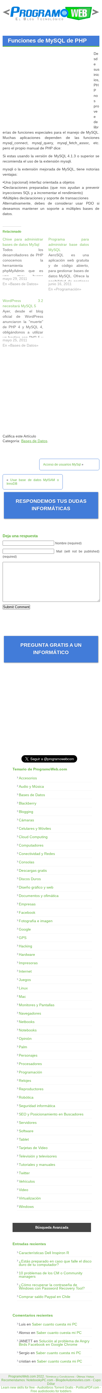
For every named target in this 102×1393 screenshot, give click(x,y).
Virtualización (30, 1198)
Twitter (24, 1173)
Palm (23, 1047)
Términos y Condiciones (60, 1376)
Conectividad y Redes (37, 854)
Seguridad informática (37, 1106)
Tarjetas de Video (33, 1148)
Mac (22, 996)
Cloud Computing (33, 837)
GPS (22, 938)
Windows (26, 1206)
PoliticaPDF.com (87, 1387)
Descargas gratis (33, 870)
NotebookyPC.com (39, 1380)
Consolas (26, 862)
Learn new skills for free (18, 1387)
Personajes (28, 1055)
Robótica (26, 1097)
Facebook (27, 912)
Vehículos (27, 1181)
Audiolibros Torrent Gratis (55, 1387)
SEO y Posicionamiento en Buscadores (51, 1114)
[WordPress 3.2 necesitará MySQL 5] (25, 324)
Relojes (25, 1080)
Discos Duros (30, 879)
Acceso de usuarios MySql (62, 464)
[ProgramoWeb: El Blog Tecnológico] (51, 21)
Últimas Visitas (85, 1376)
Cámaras (26, 820)
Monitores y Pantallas (36, 1005)
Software (26, 1131)
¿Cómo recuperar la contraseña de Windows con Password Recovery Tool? (52, 1286)
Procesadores (30, 1064)
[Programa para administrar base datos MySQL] (71, 265)
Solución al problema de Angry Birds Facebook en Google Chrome (54, 1343)
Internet (25, 971)
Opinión (25, 1038)
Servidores (28, 1122)
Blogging (26, 812)
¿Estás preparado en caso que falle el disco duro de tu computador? (55, 1263)
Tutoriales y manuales (37, 1164)
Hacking (25, 946)
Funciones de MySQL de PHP (47, 40)
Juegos (25, 980)
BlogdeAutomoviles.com (73, 1380)
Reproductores (31, 1089)
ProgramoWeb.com (22, 1376)
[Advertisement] (46, 87)
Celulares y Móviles (35, 828)
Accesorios (28, 778)
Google (25, 929)
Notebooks (28, 1030)
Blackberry (27, 803)
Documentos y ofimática (39, 896)
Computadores (31, 845)
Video (23, 1190)
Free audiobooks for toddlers (51, 1391)
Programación (30, 1072)
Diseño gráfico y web (36, 887)
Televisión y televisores (38, 1156)
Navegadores (30, 1013)
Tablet (24, 1139)
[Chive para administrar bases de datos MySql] (25, 263)
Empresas (27, 904)
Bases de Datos (34, 441)
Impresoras (28, 963)
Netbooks (27, 1022)
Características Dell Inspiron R (44, 1253)
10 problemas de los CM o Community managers (50, 1275)
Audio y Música (31, 786)
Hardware (27, 954)
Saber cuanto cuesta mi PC (54, 1324)
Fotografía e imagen (36, 921)
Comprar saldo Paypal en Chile (44, 1297)
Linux (23, 988)
